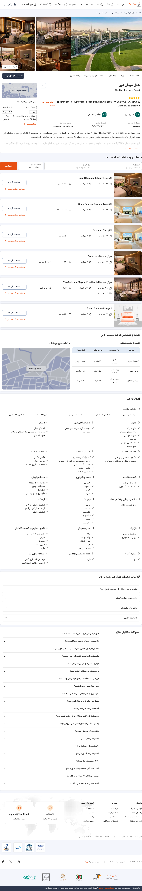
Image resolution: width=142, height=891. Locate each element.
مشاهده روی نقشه (48, 103)
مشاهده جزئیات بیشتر (16, 189)
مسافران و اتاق (36, 164)
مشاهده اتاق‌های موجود (13, 75)
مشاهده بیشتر (134, 148)
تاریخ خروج (87, 164)
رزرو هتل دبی (115, 13)
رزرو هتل (114, 808)
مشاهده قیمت (14, 182)
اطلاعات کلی (134, 75)
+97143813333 (99, 126)
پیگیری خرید (7, 4)
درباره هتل (113, 75)
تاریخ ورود (136, 164)
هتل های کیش (85, 836)
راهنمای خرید (137, 812)
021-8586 (44, 4)
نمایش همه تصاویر (10, 67)
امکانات (103, 75)
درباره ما (90, 808)
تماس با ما (89, 812)
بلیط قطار (114, 816)
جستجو (8, 166)
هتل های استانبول (102, 836)
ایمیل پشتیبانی (19, 819)
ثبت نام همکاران (135, 821)
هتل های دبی (119, 836)
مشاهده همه (31, 124)
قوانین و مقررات (90, 75)
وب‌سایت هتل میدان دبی (63, 126)
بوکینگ (140, 13)
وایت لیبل (90, 816)
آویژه (86, 862)
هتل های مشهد (136, 836)
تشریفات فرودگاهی (110, 821)
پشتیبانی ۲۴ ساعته (50, 819)
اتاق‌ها (123, 75)
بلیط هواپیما (113, 812)
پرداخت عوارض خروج (133, 816)
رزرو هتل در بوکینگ (129, 13)
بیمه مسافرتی (88, 821)
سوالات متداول (75, 75)
